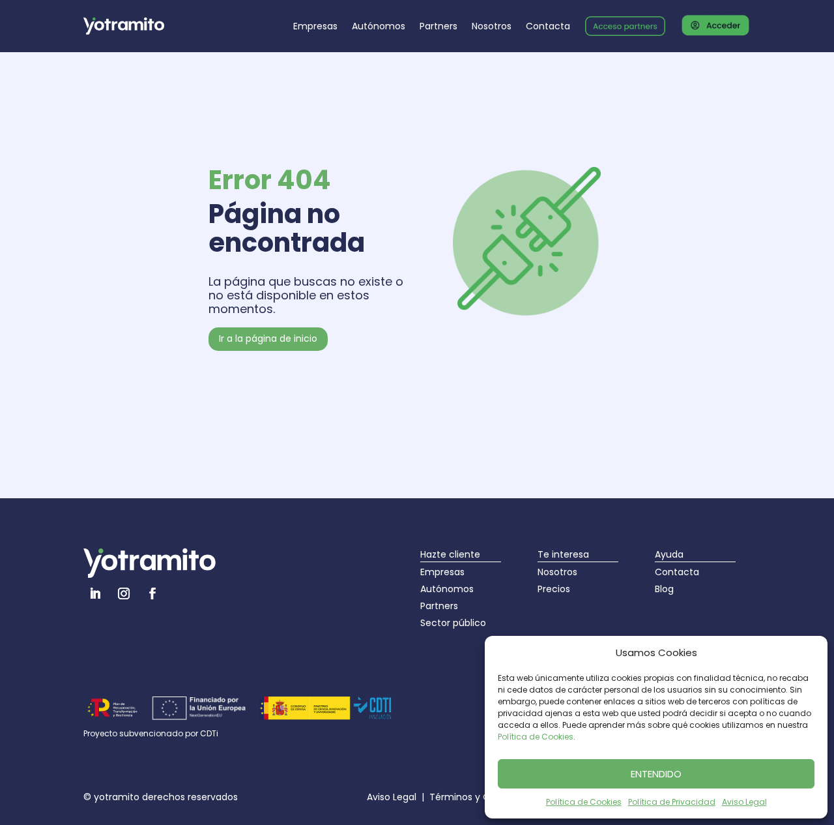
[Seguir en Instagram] (124, 593)
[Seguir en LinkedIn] (95, 593)
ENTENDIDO (656, 774)
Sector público (453, 622)
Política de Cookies (535, 736)
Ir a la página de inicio (268, 338)
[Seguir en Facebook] (152, 593)
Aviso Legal (744, 801)
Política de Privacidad (671, 801)
